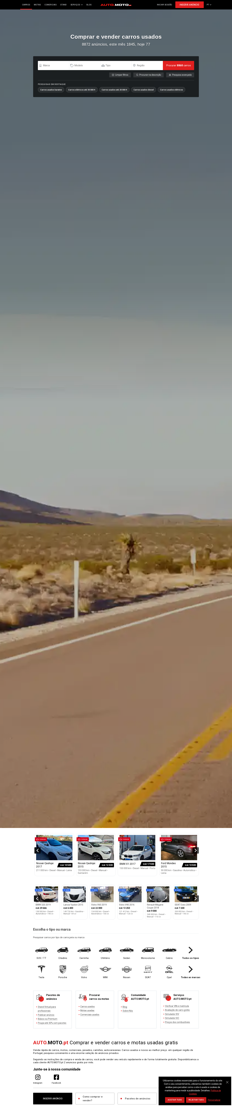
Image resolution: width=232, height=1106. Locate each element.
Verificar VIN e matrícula (177, 1006)
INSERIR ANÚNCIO (189, 4)
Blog (125, 1007)
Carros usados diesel (144, 90)
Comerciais (51, 5)
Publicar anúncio (46, 1015)
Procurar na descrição (150, 75)
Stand (63, 5)
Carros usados (87, 1006)
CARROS (26, 5)
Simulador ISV (172, 1014)
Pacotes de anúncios (137, 1098)
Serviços (75, 5)
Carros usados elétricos (171, 90)
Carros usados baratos (51, 90)
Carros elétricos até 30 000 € (81, 90)
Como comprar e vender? (93, 1098)
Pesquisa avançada (182, 75)
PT (208, 5)
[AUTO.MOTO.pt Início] (116, 4)
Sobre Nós (128, 1011)
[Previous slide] (37, 850)
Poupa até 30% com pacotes (52, 1023)
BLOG (89, 5)
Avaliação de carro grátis (177, 1010)
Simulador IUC (172, 1018)
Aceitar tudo (175, 1100)
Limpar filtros (121, 75)
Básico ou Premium (47, 1019)
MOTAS (37, 5)
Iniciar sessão (164, 5)
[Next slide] (196, 850)
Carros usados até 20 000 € (114, 90)
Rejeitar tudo (196, 1100)
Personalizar (214, 1100)
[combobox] (55, 65)
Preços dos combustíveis (177, 1022)
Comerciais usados (89, 1014)
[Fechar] (227, 1080)
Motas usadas (87, 1010)
